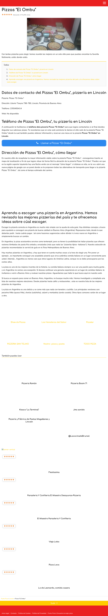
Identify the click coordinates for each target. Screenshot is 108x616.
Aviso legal (5, 613)
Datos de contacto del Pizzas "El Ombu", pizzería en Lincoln (31, 69)
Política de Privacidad (39, 613)
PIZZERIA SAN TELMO (18, 344)
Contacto (14, 613)
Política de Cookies (24, 613)
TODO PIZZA (90, 344)
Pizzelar (90, 322)
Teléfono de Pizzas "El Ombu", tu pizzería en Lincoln (28, 73)
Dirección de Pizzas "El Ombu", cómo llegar (25, 76)
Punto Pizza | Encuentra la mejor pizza (60, 613)
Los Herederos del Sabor (54, 322)
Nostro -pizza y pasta (54, 344)
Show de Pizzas (18, 322)
